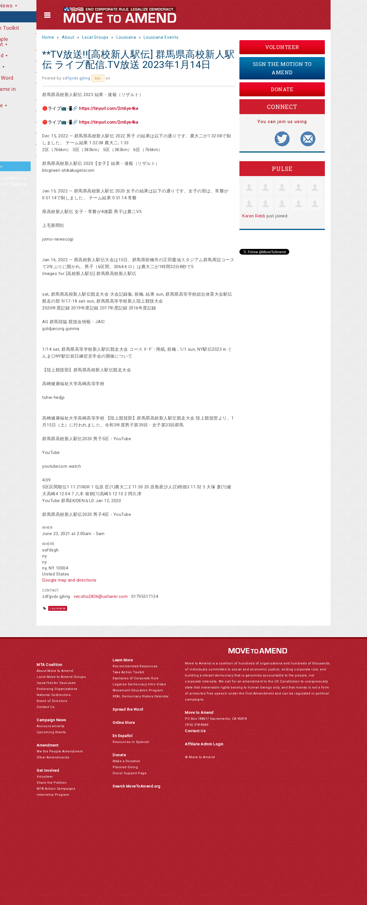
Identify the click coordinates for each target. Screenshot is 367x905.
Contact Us (45, 707)
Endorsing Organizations (57, 689)
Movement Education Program (138, 690)
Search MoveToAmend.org (136, 786)
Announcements (51, 726)
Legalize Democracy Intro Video (139, 684)
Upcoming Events (51, 732)
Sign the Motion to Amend (282, 68)
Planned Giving (125, 767)
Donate (282, 89)
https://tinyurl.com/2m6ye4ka (108, 108)
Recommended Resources (135, 666)
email (8, 178)
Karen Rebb (253, 216)
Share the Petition (52, 783)
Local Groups (95, 37)
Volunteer (282, 47)
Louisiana (126, 37)
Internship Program (53, 795)
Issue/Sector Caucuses (56, 683)
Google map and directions (69, 580)
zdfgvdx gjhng (76, 78)
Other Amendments (53, 757)
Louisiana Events (161, 37)
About (68, 37)
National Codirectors (54, 695)
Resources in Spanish (131, 742)
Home (48, 37)
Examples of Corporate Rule (136, 678)
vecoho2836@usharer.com (101, 596)
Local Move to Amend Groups (61, 677)
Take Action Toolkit (128, 672)
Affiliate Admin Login (204, 744)
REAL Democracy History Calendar (141, 696)
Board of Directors (52, 701)
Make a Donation (126, 761)
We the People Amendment (60, 751)
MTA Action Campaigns (56, 789)
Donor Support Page (130, 773)
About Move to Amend (55, 671)
